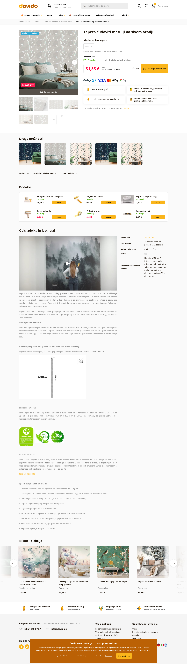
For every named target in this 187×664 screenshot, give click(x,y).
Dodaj (59, 202)
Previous (13, 563)
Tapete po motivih (50, 21)
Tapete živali (66, 21)
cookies (55, 650)
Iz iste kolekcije (67, 173)
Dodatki (22, 173)
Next (74, 62)
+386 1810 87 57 (32, 628)
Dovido (126, 108)
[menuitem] (31, 15)
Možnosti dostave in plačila (107, 635)
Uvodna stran (25, 21)
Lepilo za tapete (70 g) (146, 196)
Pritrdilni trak (93, 211)
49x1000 (88, 46)
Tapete (36, 21)
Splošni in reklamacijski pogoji (108, 629)
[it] (162, 645)
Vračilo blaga (100, 638)
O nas (134, 629)
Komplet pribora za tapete (50, 196)
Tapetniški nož (143, 211)
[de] (159, 645)
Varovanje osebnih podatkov (107, 632)
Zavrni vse (108, 656)
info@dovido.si (58, 628)
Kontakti (135, 635)
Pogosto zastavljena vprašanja (145, 632)
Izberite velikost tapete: (95, 40)
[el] (165, 645)
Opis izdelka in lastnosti (43, 173)
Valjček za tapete (95, 196)
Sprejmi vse (124, 656)
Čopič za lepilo (44, 211)
